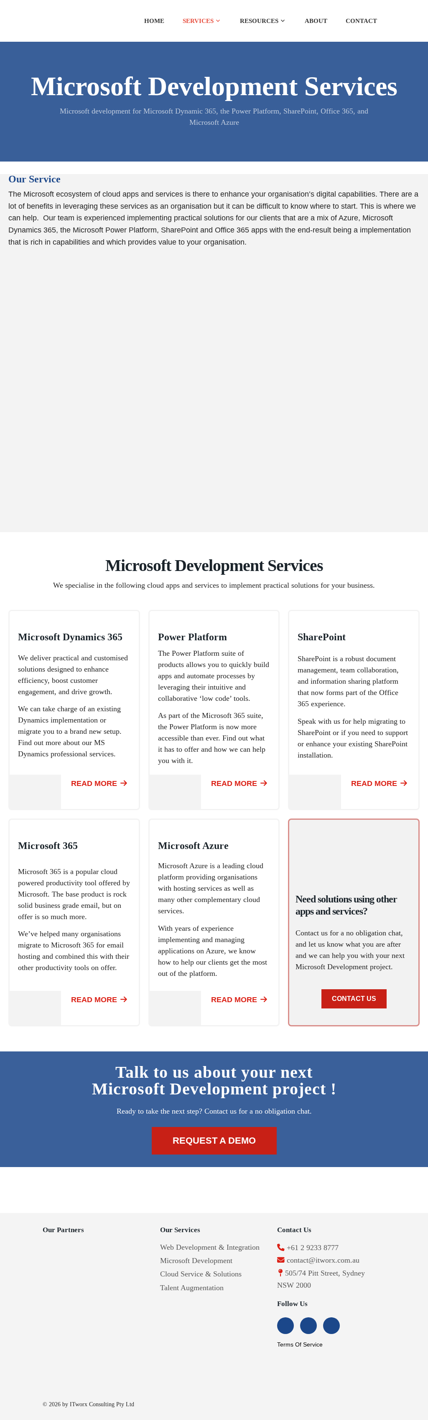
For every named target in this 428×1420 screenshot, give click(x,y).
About (316, 21)
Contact (361, 21)
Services (198, 21)
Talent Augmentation (192, 1288)
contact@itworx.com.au (323, 1260)
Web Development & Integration (210, 1247)
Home (154, 21)
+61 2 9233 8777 (313, 1247)
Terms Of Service (300, 1344)
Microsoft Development (196, 1260)
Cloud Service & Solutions (201, 1274)
